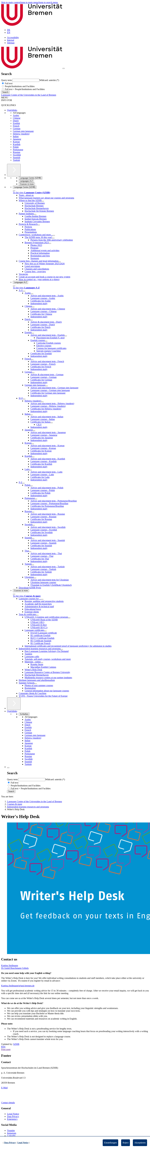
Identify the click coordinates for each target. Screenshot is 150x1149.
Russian (16, 152)
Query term (6, 80)
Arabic (16, 115)
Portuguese (18, 149)
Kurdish (16, 144)
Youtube (11, 1130)
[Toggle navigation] (63, 68)
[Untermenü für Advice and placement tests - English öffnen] (66, 335)
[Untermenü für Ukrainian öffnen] (35, 577)
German (16, 128)
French (16, 126)
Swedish (17, 155)
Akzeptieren (140, 1142)
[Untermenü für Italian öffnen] (31, 414)
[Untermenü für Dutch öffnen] (31, 320)
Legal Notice (13, 1114)
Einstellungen (110, 1142)
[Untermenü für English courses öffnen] (46, 341)
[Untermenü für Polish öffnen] (31, 485)
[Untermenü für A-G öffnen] (24, 291)
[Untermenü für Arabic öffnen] (32, 293)
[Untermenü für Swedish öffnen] (34, 525)
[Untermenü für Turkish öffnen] (33, 564)
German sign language (23, 131)
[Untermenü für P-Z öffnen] (23, 483)
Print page (6, 1049)
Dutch (16, 120)
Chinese (16, 118)
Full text (8, 83)
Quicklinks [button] (12, 711)
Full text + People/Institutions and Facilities (24, 89)
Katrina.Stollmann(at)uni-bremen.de (17, 985)
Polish (16, 147)
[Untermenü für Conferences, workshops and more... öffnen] (54, 235)
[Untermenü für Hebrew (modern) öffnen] (42, 401)
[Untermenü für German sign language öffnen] (46, 385)
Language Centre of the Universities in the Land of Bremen (28, 95)
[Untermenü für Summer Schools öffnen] (35, 683)
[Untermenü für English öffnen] (33, 333)
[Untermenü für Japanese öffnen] (34, 430)
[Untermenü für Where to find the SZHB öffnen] (43, 201)
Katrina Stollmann (9, 965)
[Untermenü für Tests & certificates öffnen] (37, 615)
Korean (16, 141)
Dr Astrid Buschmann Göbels (15, 968)
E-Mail (4, 1087)
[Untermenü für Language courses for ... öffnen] (42, 599)
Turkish (16, 160)
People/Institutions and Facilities (19, 86)
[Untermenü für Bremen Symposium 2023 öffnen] (50, 243)
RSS (3, 1047)
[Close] (14, 190)
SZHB (16, 1044)
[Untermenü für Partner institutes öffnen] (35, 214)
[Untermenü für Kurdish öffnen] (33, 456)
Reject (125, 1142)
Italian (16, 136)
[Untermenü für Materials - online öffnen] (42, 662)
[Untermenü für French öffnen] (32, 359)
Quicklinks (12, 110)
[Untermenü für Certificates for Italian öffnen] (51, 422)
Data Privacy (13, 1116)
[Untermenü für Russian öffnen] (33, 512)
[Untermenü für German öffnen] (33, 372)
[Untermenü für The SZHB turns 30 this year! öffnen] (53, 238)
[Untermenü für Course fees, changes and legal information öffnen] (59, 261)
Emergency (12, 1119)
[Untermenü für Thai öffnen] (30, 551)
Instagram (11, 1133)
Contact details (8, 1102)
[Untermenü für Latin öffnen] (30, 470)
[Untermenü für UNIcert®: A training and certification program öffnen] (69, 617)
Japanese (17, 139)
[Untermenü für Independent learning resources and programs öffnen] (62, 649)
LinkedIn (11, 1136)
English (16, 123)
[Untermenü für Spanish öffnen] (33, 538)
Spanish (16, 157)
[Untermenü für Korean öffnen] (32, 443)
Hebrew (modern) (21, 134)
